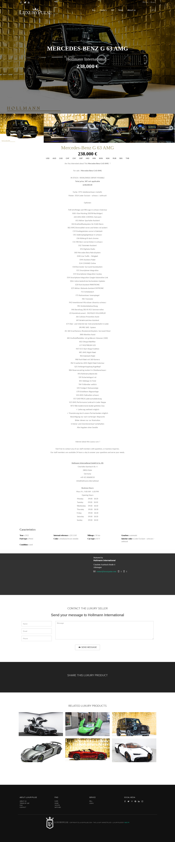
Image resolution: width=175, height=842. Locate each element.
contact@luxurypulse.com (106, 571)
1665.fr (126, 822)
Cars (56, 801)
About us (132, 10)
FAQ (21, 805)
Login (153, 2)
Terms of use (24, 803)
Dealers (103, 10)
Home (56, 803)
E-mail (146, 2)
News (121, 10)
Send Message (89, 647)
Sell (113, 10)
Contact (23, 807)
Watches (58, 807)
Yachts (57, 805)
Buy (94, 10)
